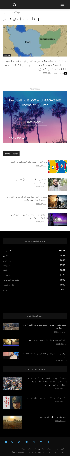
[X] (12, 442)
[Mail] (26, 442)
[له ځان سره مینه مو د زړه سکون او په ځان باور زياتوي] (57, 219)
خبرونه (7, 55)
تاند (61, 73)
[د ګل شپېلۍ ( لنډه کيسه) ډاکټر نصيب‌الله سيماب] (57, 184)
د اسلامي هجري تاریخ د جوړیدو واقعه (48, 340)
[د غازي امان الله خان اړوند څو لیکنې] (12, 402)
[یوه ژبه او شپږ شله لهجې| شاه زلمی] (57, 167)
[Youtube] (6, 442)
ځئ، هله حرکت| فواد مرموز (53, 417)
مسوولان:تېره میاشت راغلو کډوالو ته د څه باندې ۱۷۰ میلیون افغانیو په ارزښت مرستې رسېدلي (46, 381)
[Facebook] (48, 442)
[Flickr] (41, 442)
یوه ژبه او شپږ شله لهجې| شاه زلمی (29, 161)
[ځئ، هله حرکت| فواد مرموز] (12, 422)
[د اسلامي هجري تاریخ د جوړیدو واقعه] (11, 342)
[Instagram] (34, 442)
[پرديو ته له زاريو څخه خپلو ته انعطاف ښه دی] (11, 355)
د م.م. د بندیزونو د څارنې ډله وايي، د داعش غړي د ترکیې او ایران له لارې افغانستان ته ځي (35, 65)
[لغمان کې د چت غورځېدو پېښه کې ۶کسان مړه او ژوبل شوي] (11, 326)
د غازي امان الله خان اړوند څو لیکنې (47, 397)
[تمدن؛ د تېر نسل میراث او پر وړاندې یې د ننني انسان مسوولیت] (57, 202)
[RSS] (19, 442)
